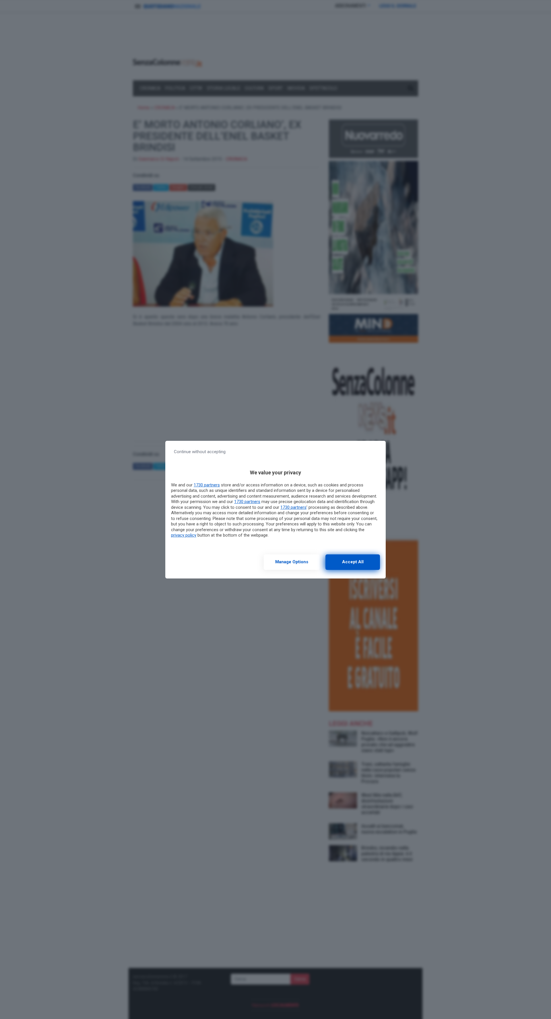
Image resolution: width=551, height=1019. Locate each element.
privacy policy (183, 535)
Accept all (353, 561)
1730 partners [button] (207, 485)
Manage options (291, 561)
